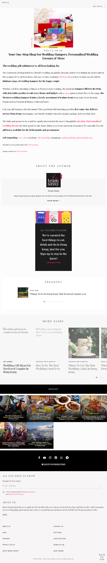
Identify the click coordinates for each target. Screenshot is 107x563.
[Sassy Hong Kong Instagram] (50, 458)
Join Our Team (60, 539)
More (5, 515)
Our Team (58, 533)
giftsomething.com (84, 137)
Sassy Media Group (11, 551)
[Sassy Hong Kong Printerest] (55, 458)
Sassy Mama (59, 551)
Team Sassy (54, 190)
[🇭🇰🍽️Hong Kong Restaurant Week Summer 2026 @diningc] (67, 408)
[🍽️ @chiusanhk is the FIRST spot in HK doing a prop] (93, 408)
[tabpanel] (53, 292)
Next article (98, 6)
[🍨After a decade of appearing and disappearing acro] (40, 408)
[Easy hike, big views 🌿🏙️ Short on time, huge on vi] (40, 435)
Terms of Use (59, 545)
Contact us (58, 526)
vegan (66, 93)
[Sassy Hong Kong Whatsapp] (61, 458)
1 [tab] (44, 301)
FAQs (5, 533)
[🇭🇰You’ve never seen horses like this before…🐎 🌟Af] (13, 435)
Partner (6, 539)
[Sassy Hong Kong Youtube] (44, 457)
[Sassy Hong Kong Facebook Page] (39, 458)
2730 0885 (22, 137)
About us (6, 526)
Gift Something (65, 77)
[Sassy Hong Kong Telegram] (67, 458)
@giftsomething (68, 137)
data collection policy (16, 494)
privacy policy (30, 492)
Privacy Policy (9, 545)
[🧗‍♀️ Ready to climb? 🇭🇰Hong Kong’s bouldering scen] (13, 408)
